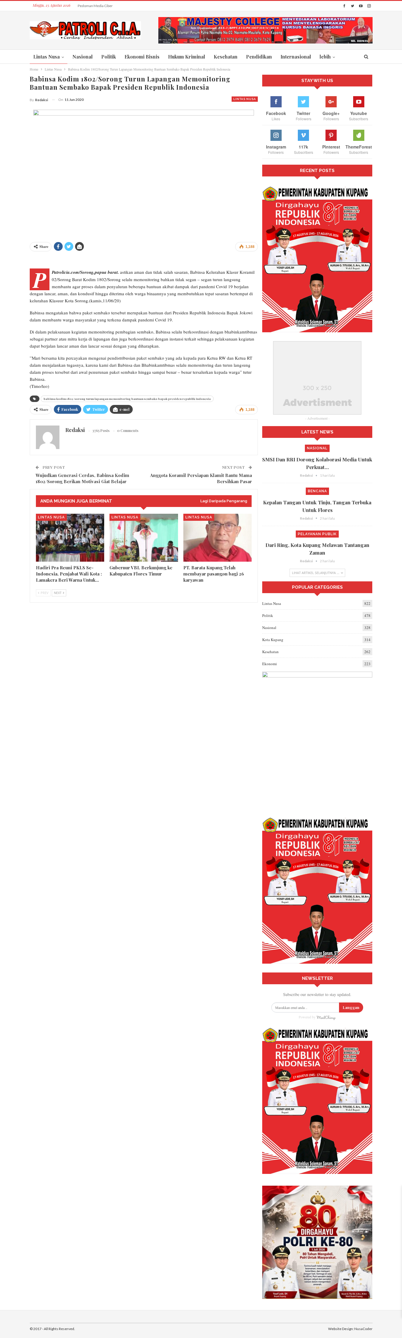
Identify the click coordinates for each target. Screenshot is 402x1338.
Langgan (351, 1007)
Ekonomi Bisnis (142, 57)
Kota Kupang (272, 639)
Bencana (317, 491)
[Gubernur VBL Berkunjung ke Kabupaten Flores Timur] (143, 538)
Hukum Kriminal (186, 57)
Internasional (295, 57)
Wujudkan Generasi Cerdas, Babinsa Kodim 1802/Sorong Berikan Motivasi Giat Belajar (82, 478)
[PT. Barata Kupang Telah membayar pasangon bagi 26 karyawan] (217, 538)
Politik (108, 57)
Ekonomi (269, 663)
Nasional (82, 57)
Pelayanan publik (317, 534)
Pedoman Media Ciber (95, 6)
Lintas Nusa (46, 57)
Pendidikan (259, 57)
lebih (325, 57)
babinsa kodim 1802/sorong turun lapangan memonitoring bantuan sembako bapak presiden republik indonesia (127, 399)
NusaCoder (363, 1329)
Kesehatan (225, 57)
